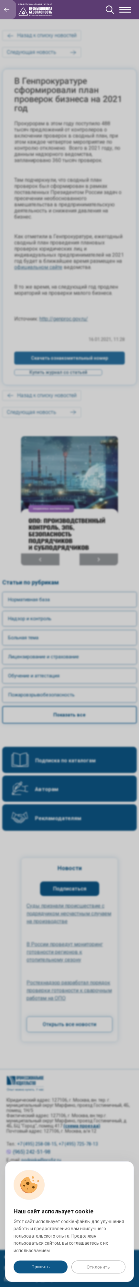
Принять (40, 1266)
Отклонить (98, 1267)
